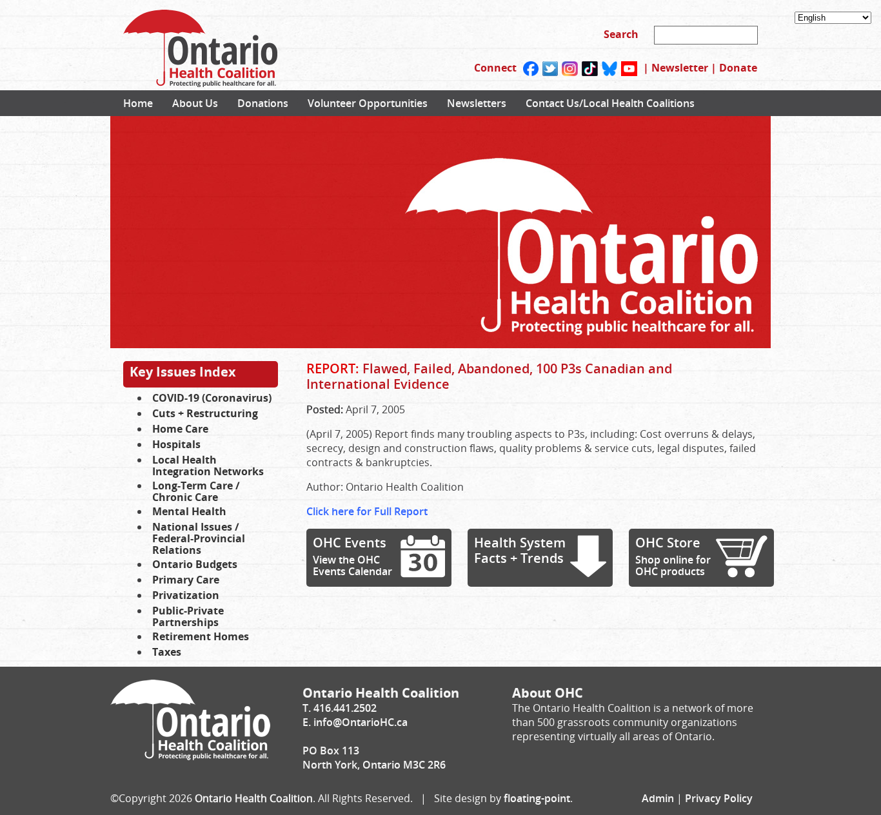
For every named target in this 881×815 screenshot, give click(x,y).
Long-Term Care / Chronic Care (196, 491)
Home (138, 103)
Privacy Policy (719, 798)
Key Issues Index (183, 371)
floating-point (537, 798)
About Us (195, 103)
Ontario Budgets (194, 564)
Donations (262, 103)
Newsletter (679, 67)
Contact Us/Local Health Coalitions (610, 103)
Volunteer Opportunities (368, 103)
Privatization (185, 595)
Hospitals (176, 444)
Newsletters (476, 103)
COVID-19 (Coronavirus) (212, 398)
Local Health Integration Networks (208, 465)
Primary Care (185, 580)
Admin (658, 798)
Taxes (166, 652)
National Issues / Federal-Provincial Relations (198, 538)
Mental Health (189, 511)
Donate (738, 67)
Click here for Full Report (367, 511)
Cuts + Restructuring (205, 413)
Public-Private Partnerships (188, 616)
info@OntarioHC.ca (360, 722)
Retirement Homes (200, 636)
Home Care (180, 429)
